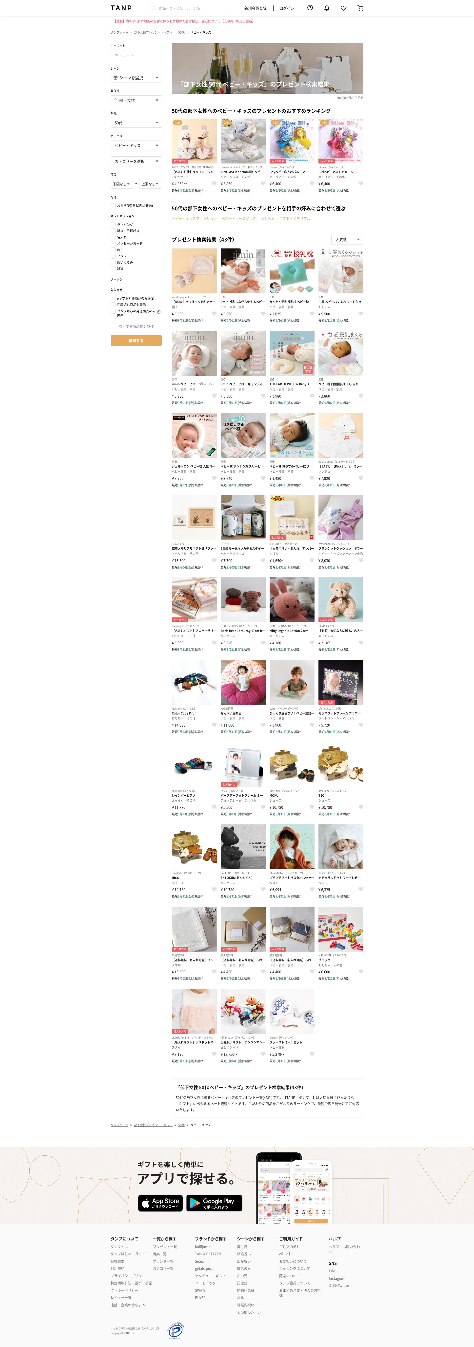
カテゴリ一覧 (163, 1268)
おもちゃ (268, 218)
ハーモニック (205, 1283)
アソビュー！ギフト (210, 1275)
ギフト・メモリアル (294, 218)
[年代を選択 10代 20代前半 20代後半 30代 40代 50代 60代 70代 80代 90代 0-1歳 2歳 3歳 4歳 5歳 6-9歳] (136, 123)
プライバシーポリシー (128, 1275)
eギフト (285, 1253)
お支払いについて (293, 1261)
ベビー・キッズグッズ (238, 218)
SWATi (200, 1290)
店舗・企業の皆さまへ (128, 1305)
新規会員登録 (255, 8)
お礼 (240, 1297)
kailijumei (203, 1246)
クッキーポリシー (124, 1290)
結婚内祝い (245, 1305)
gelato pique (205, 1268)
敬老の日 (244, 1268)
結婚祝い (244, 1253)
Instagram (337, 1278)
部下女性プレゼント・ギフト (153, 32)
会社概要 (117, 1261)
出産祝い (244, 1261)
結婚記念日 (245, 1290)
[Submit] (153, 8)
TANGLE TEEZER (208, 1253)
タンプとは (119, 1246)
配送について (289, 1275)
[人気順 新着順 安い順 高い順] (347, 240)
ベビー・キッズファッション (194, 218)
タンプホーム (119, 32)
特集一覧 (160, 1253)
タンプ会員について (294, 1283)
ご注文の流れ (289, 1246)
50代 (181, 32)
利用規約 (117, 1268)
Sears (199, 1261)
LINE (332, 1270)
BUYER (200, 1297)
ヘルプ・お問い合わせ (344, 1249)
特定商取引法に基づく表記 (131, 1283)
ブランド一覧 (163, 1261)
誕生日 (242, 1246)
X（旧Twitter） (341, 1285)
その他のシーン (249, 1312)
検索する (136, 340)
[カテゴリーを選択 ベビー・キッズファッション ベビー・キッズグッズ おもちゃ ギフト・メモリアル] (136, 161)
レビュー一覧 (121, 1297)
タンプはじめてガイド (128, 1253)
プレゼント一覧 (165, 1246)
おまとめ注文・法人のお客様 (300, 1293)
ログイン (286, 8)
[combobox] (189, 8)
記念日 (242, 1283)
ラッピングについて (294, 1268)
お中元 (242, 1275)
